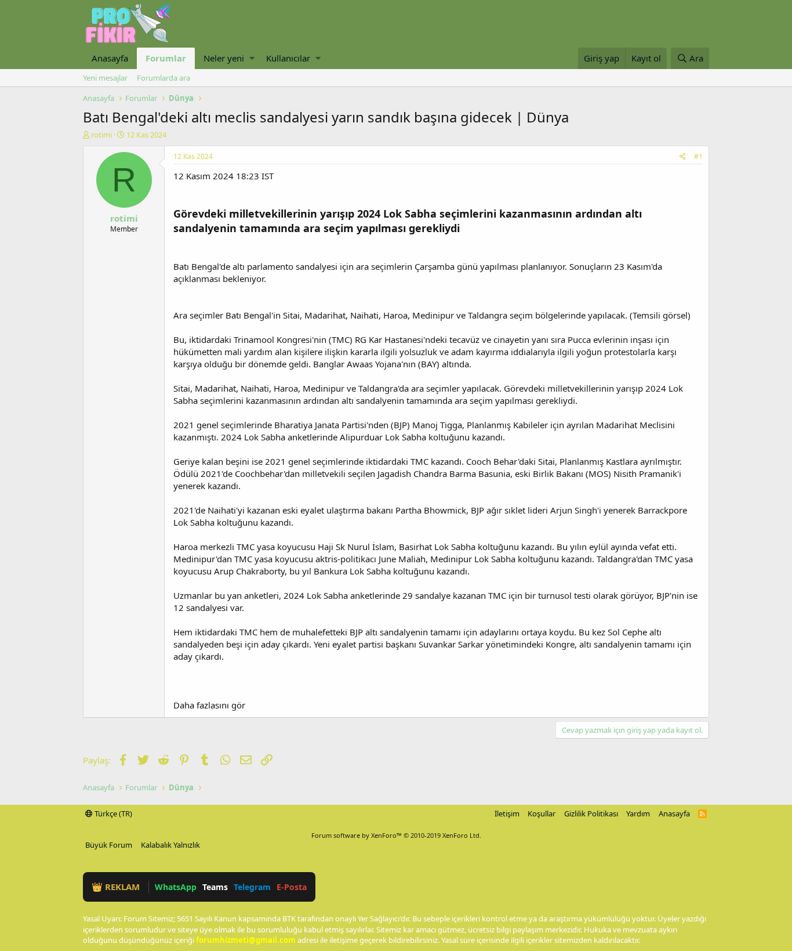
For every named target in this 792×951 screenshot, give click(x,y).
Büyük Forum (108, 845)
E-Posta (292, 886)
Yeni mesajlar (105, 78)
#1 (698, 156)
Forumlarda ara (163, 78)
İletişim (507, 813)
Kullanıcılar (288, 58)
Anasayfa (110, 58)
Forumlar (166, 58)
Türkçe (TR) (112, 813)
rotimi (101, 134)
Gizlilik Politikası (591, 813)
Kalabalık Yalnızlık (170, 845)
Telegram (252, 886)
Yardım (638, 813)
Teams (215, 886)
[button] (251, 58)
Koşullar (541, 813)
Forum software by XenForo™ (396, 835)
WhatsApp (176, 886)
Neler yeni (224, 58)
